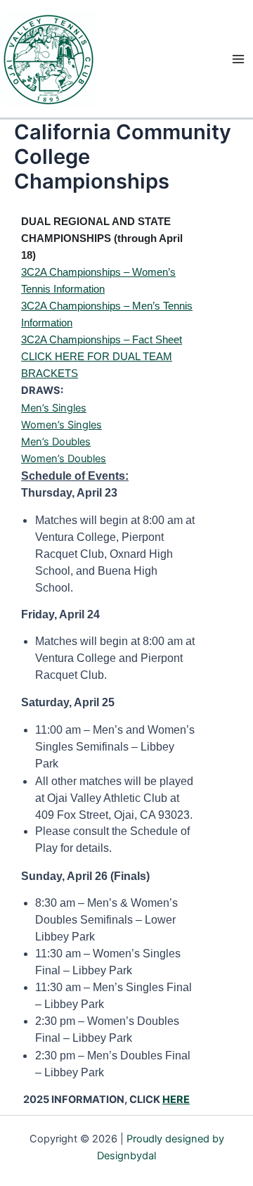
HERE (176, 1099)
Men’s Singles (53, 408)
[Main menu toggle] (238, 59)
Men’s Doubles (56, 441)
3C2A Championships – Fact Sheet (101, 339)
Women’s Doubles (63, 458)
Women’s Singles (61, 425)
